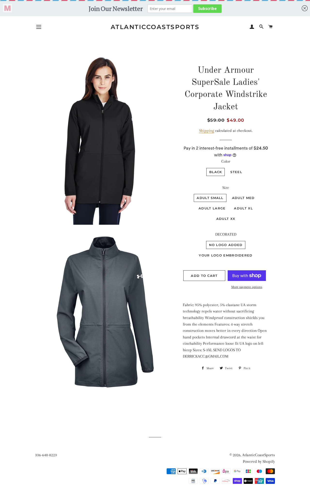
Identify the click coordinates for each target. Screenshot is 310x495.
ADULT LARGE (212, 208)
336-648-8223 (46, 455)
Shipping (206, 130)
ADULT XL (243, 208)
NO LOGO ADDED (226, 245)
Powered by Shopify (259, 461)
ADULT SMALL (210, 198)
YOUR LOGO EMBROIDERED (225, 255)
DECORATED (225, 234)
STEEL (236, 172)
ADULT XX (225, 219)
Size (225, 187)
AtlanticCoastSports (155, 27)
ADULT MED (243, 198)
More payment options (246, 287)
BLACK (215, 172)
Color (225, 161)
